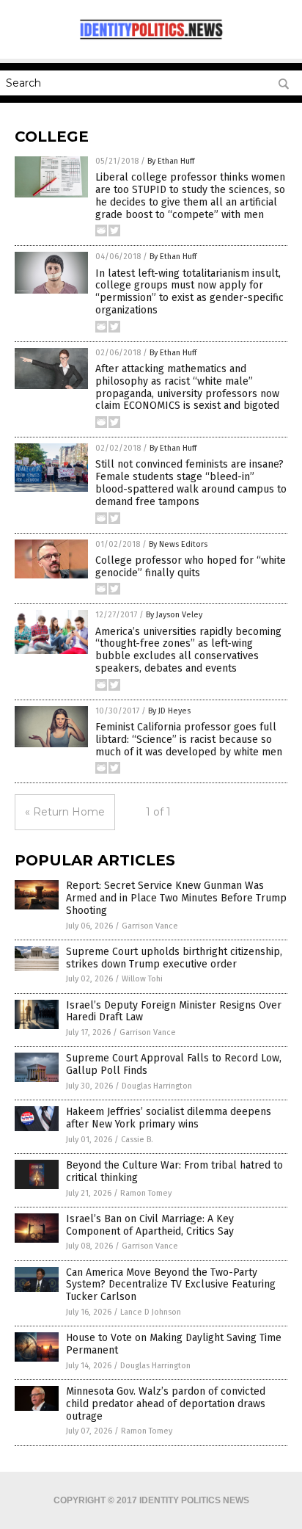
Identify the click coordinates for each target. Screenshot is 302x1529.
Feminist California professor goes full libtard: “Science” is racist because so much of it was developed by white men (188, 739)
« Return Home (65, 811)
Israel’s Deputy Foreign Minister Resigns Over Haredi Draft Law (173, 1011)
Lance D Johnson (150, 1312)
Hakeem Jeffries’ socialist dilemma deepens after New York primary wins (168, 1117)
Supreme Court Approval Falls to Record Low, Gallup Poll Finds (173, 1064)
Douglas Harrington (157, 1086)
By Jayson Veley (174, 615)
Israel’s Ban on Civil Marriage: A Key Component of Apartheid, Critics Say (150, 1225)
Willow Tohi (142, 979)
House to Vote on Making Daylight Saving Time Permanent (173, 1344)
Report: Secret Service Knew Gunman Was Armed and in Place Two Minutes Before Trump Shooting (176, 898)
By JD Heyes (169, 711)
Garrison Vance (150, 926)
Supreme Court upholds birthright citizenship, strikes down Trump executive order (174, 957)
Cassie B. (137, 1139)
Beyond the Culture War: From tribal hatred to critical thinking (174, 1171)
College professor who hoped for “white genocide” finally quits (190, 566)
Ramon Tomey (146, 1193)
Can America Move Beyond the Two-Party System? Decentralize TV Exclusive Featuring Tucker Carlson (171, 1285)
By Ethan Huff (170, 161)
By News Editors (178, 544)
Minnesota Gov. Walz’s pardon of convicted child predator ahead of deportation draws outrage (165, 1404)
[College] (151, 39)
